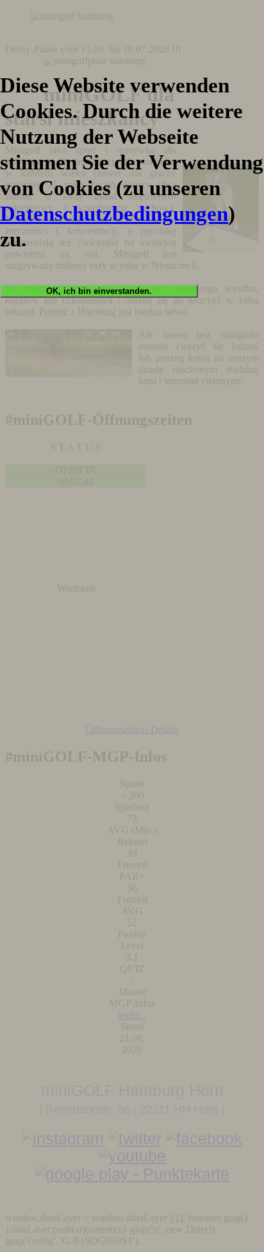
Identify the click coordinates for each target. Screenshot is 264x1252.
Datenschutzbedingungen (114, 213)
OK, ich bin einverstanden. (99, 291)
